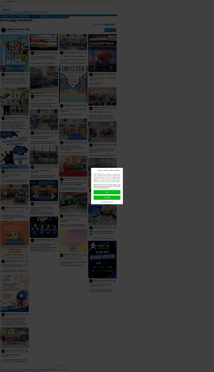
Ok (107, 192)
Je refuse (107, 198)
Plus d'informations (107, 202)
